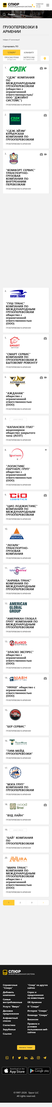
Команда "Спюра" (37, 1015)
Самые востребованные (12, 1001)
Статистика (9, 1025)
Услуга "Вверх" (11, 1006)
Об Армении (34, 1002)
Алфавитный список (10, 1019)
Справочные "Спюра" (10, 986)
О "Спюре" (33, 1006)
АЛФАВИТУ (29, 52)
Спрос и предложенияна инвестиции (35, 995)
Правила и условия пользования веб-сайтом (37, 1028)
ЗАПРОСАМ (29, 58)
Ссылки (7, 1033)
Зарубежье (9, 1029)
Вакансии (32, 1019)
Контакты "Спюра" (26, 1047)
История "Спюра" (37, 1010)
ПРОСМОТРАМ (11, 58)
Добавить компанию (9, 993)
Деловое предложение (11, 1012)
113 (38, 6)
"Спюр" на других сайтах (37, 986)
